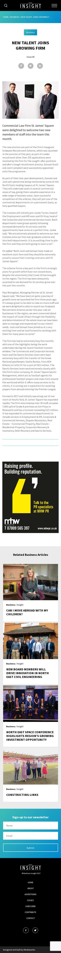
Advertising (30, 894)
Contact (30, 918)
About (30, 888)
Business (14, 17)
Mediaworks (29, 949)
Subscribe (30, 906)
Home (6, 17)
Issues (30, 900)
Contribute (30, 912)
